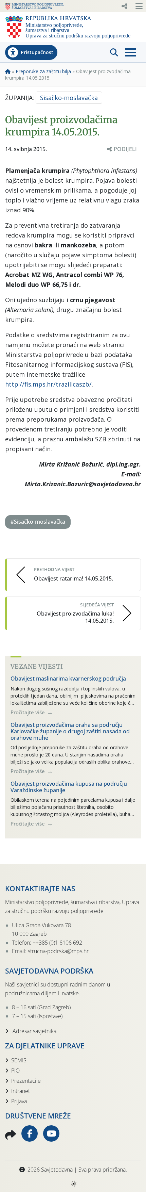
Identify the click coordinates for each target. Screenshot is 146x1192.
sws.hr (73, 1183)
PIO (15, 1070)
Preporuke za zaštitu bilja (43, 71)
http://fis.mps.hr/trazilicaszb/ (48, 384)
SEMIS (18, 1060)
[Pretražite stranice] (114, 52)
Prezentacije (26, 1080)
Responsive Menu (124, 6)
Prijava (19, 1101)
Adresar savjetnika (33, 1031)
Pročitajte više (28, 712)
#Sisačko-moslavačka (38, 521)
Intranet (20, 1091)
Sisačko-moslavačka (69, 98)
